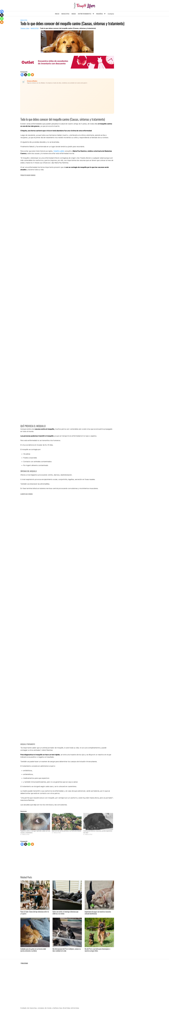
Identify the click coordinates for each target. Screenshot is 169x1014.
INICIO (57, 14)
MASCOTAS (65, 14)
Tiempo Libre (24, 28)
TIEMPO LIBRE (58, 151)
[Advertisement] (57, 97)
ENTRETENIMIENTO (84, 14)
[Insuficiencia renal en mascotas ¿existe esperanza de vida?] (98, 821)
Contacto (111, 14)
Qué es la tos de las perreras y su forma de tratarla (66, 831)
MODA (74, 14)
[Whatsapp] (29, 74)
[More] (32, 74)
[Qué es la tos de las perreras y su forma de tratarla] (67, 821)
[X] (25, 74)
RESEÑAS (99, 14)
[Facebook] (22, 74)
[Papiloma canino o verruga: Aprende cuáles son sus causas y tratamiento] (35, 821)
